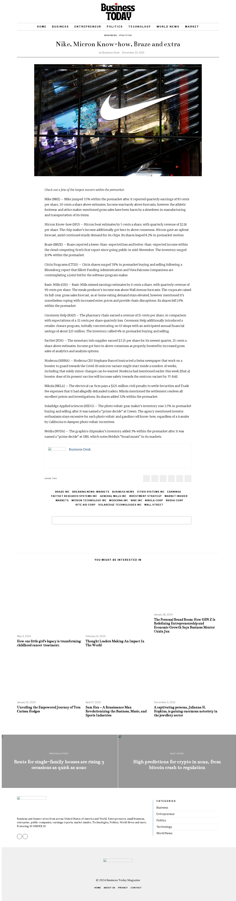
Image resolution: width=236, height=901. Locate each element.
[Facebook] (146, 478)
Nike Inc (136, 500)
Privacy (123, 887)
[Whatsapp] (179, 478)
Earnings (174, 491)
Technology (139, 26)
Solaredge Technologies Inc (119, 504)
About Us (109, 887)
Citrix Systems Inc (150, 491)
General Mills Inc (113, 496)
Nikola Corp (154, 500)
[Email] (217, 11)
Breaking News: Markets (90, 491)
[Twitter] (163, 478)
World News (168, 26)
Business (60, 26)
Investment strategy (145, 496)
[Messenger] (154, 478)
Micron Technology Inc (89, 500)
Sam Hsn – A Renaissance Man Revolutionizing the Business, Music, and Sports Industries (116, 711)
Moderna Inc (118, 500)
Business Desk (111, 52)
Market (192, 26)
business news (123, 491)
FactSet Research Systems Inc (74, 496)
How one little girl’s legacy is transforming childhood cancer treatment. (49, 643)
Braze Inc (62, 491)
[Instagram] (212, 11)
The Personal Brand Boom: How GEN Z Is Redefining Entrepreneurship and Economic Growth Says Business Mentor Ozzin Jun (184, 625)
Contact (136, 887)
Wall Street (153, 504)
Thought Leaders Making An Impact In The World (115, 643)
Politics (115, 26)
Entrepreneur (87, 26)
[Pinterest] (171, 478)
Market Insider (176, 496)
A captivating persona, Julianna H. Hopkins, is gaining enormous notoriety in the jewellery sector (185, 711)
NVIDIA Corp (174, 500)
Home (41, 26)
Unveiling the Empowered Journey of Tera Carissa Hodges (49, 709)
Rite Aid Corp (85, 504)
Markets (62, 500)
